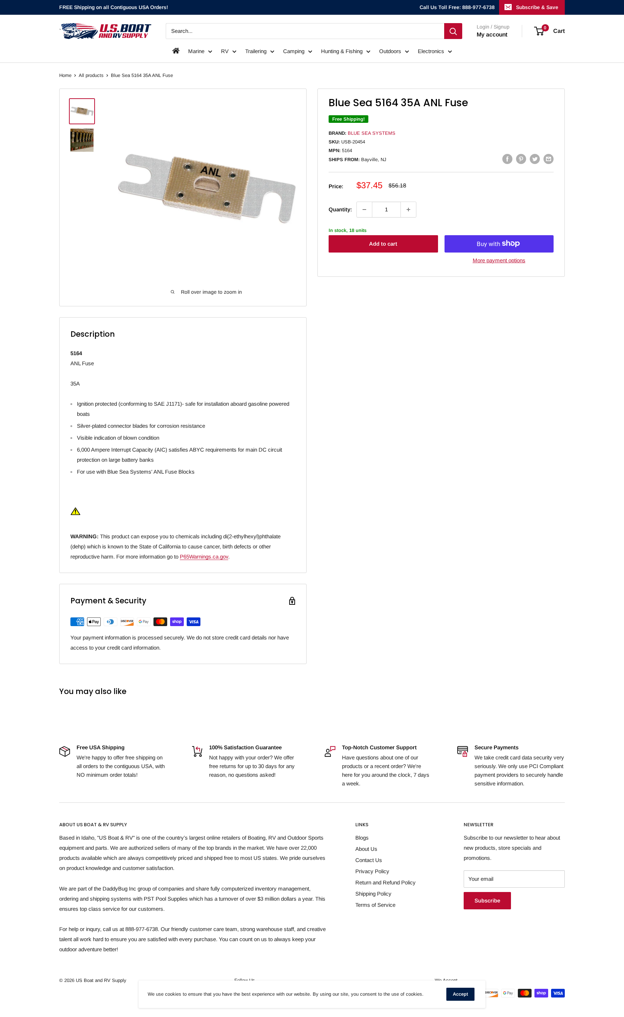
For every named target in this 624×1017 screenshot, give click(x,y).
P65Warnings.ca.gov (204, 556)
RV (225, 51)
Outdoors (390, 51)
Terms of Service (375, 905)
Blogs (362, 838)
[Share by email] (548, 159)
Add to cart (383, 243)
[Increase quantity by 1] (408, 209)
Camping (293, 51)
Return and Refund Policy (385, 882)
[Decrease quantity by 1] (364, 209)
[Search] (453, 31)
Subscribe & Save (537, 7)
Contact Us (368, 860)
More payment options (499, 260)
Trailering (255, 51)
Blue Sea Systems (371, 133)
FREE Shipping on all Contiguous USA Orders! (113, 7)
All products (91, 75)
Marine (196, 51)
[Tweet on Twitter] (535, 159)
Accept (460, 994)
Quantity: (340, 209)
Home (65, 75)
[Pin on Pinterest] (521, 159)
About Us (366, 849)
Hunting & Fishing (342, 51)
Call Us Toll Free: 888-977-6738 (457, 7)
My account (492, 34)
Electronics (431, 51)
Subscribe (487, 900)
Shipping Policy (373, 894)
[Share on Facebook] (507, 159)
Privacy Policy (372, 871)
